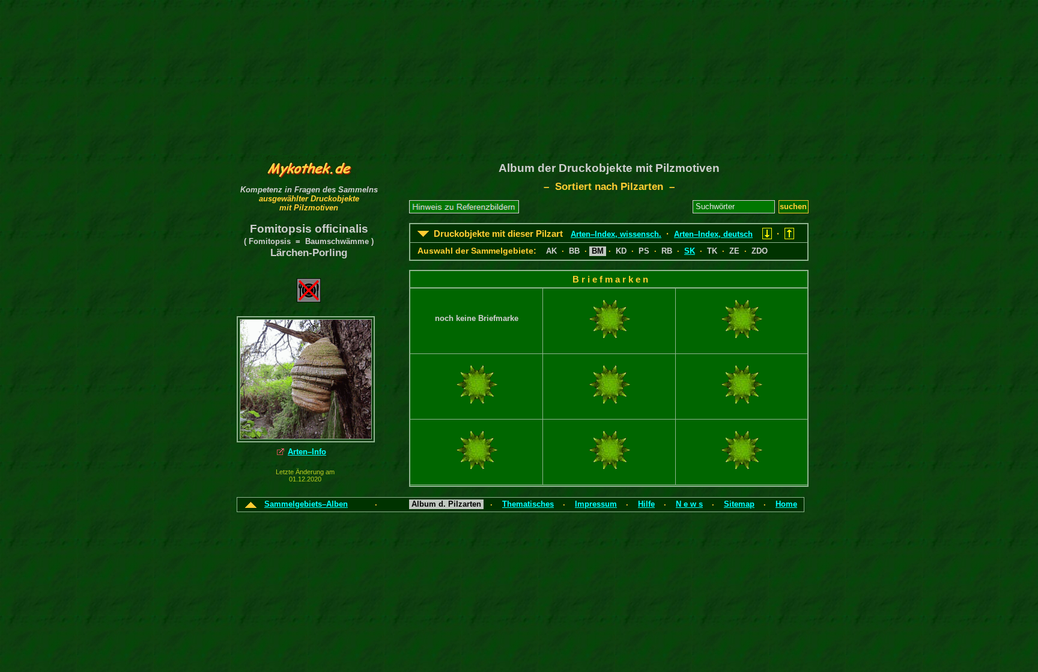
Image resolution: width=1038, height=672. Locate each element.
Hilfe (646, 504)
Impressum (596, 504)
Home (786, 504)
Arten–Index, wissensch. (616, 234)
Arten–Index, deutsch (713, 234)
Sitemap (739, 504)
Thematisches (528, 504)
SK (689, 250)
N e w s (689, 504)
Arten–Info (307, 451)
